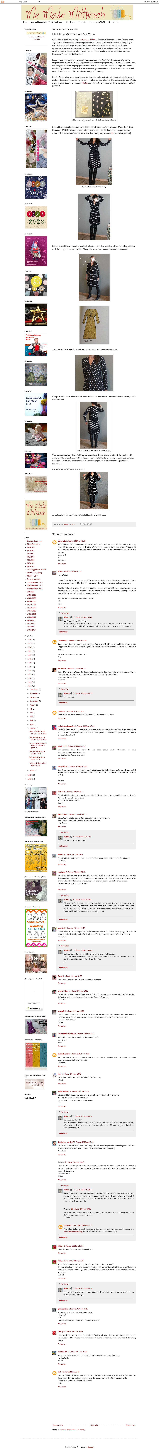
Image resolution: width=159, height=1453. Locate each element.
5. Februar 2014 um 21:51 (82, 900)
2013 (30, 775)
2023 (30, 651)
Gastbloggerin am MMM (36, 570)
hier (113, 133)
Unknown (67, 1225)
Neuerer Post (58, 1425)
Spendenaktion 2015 (34, 589)
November (34, 693)
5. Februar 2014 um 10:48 (71, 1074)
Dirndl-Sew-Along (33, 544)
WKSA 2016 (31, 605)
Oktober (33, 697)
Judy (59, 1074)
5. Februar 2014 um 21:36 (82, 1116)
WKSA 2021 (31, 614)
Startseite (94, 1425)
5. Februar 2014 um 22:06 (82, 617)
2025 (30, 643)
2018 (30, 671)
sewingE (61, 1011)
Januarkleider (62, 766)
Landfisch (61, 711)
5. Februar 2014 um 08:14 (73, 792)
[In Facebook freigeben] (88, 524)
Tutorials (82, 22)
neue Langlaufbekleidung (73, 1232)
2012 (30, 779)
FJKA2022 (30, 566)
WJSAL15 (30, 592)
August (33, 705)
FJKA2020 (30, 560)
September (34, 701)
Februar (33, 728)
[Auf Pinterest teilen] (90, 524)
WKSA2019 (31, 627)
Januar (32, 770)
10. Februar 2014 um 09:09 (81, 1209)
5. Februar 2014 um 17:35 (73, 1246)
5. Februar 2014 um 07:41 (75, 746)
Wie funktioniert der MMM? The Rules (46, 22)
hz (58, 1372)
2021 (30, 659)
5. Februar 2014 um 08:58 (76, 814)
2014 (30, 686)
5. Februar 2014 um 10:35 (80, 1054)
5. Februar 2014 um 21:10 (82, 1288)
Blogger (91, 1447)
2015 (30, 682)
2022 (30, 655)
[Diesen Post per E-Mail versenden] (81, 524)
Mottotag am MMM (97, 22)
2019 (30, 667)
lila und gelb (62, 814)
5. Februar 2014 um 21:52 (82, 837)
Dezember (34, 690)
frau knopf (62, 746)
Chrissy (60, 1332)
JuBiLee (60, 1246)
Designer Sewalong (34, 541)
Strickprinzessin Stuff (66, 1142)
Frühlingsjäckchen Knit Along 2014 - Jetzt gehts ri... (37, 746)
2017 (30, 675)
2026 (30, 640)
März (32, 724)
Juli (31, 709)
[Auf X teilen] (86, 524)
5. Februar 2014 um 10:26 (84, 1034)
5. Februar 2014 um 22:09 (69, 1372)
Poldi (60, 572)
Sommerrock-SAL (33, 579)
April (32, 721)
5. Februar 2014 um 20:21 (78, 1309)
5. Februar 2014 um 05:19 (71, 572)
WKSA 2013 (31, 595)
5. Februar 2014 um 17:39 (73, 1261)
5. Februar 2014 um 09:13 (73, 855)
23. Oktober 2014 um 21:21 (82, 1225)
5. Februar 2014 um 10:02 (78, 991)
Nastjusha (61, 872)
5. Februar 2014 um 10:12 (74, 1011)
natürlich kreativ (64, 1054)
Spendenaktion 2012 (34, 582)
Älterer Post (130, 1425)
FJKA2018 (30, 557)
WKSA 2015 (31, 601)
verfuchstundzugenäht (66, 726)
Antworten (62, 564)
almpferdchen (63, 991)
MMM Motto (32, 576)
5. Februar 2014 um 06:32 (76, 669)
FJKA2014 (30, 547)
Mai (31, 717)
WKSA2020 (31, 630)
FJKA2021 (30, 563)
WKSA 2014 (31, 598)
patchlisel (61, 928)
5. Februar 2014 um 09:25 (75, 872)
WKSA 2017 (31, 608)
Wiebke (66, 617)
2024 (30, 647)
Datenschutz (114, 22)
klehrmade (62, 541)
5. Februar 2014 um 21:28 (77, 1352)
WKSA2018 (31, 624)
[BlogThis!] (84, 524)
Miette (85, 83)
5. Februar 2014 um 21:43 (82, 950)
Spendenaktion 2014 (34, 585)
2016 (30, 678)
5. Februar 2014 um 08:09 (77, 766)
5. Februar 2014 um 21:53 (82, 693)
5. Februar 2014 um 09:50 (72, 976)
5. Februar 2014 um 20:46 (73, 1332)
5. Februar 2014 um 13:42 (83, 1142)
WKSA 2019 (31, 611)
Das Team (70, 22)
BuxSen (60, 792)
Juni (31, 713)
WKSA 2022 (31, 617)
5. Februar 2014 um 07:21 (85, 726)
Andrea (60, 855)
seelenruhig (62, 641)
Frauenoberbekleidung (66, 1034)
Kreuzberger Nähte (86, 40)
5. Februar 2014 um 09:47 (75, 928)
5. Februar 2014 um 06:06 (76, 641)
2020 (30, 663)
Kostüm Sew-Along (34, 573)
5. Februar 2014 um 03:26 (76, 541)
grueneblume (63, 1309)
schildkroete (62, 1352)
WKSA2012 (31, 621)
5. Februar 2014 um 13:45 (74, 1162)
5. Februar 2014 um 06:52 (75, 711)
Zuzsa (60, 976)
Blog (25, 22)
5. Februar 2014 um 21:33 (82, 1190)
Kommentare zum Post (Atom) (73, 1430)
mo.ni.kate (62, 669)
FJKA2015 (30, 551)
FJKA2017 (30, 554)
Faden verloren (63, 1092)
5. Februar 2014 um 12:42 (79, 1092)
